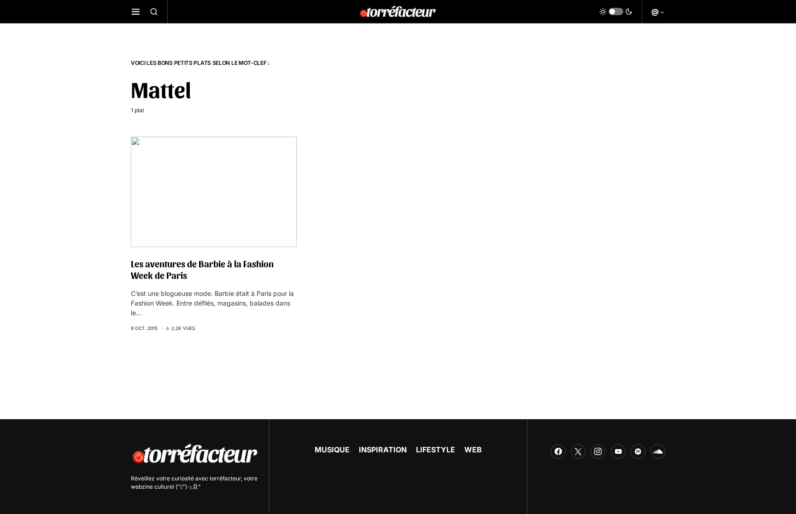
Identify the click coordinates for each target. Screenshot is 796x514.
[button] (135, 11)
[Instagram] (598, 451)
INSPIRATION (383, 449)
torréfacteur (225, 478)
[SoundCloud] (657, 451)
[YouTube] (618, 451)
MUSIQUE (332, 449)
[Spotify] (638, 451)
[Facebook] (558, 451)
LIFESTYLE (435, 449)
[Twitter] (578, 451)
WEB (473, 449)
